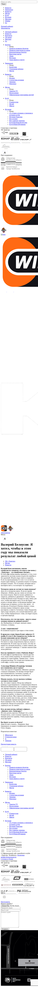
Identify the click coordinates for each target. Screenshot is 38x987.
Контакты (8, 35)
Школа (11, 106)
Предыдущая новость (8, 744)
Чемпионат (9, 10)
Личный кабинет (11, 32)
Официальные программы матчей (21, 95)
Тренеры (12, 82)
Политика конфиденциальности (12, 856)
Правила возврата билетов (18, 48)
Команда (8, 11)
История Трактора (15, 117)
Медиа (7, 13)
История (8, 17)
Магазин (8, 19)
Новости (8, 8)
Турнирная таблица (16, 69)
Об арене (8, 37)
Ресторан (12, 58)
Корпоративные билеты (17, 52)
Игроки (12, 78)
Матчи (11, 71)
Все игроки (13, 119)
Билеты (7, 45)
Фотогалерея (13, 93)
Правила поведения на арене (19, 50)
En (6, 23)
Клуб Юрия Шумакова (17, 124)
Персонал (12, 84)
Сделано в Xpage (7, 859)
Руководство (13, 102)
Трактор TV (13, 91)
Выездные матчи (15, 54)
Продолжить (5, 902)
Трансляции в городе (16, 60)
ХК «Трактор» (10, 561)
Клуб (7, 15)
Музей (11, 104)
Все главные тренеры (17, 121)
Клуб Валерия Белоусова (18, 122)
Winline (7, 21)
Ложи (11, 56)
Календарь (13, 67)
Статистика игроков (16, 80)
